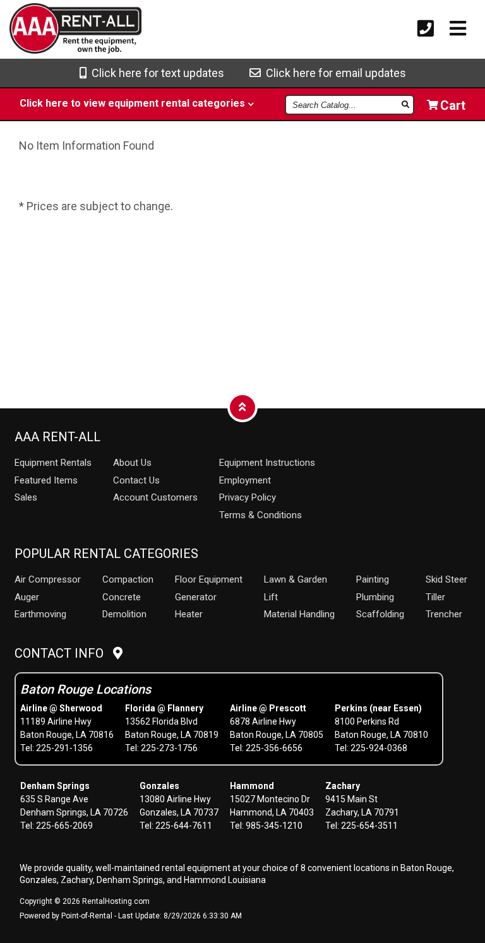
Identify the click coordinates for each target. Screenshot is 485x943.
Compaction (127, 579)
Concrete (121, 597)
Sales (26, 497)
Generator (196, 597)
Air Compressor (48, 579)
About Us (132, 462)
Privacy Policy (247, 497)
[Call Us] (425, 29)
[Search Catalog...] (406, 104)
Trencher (444, 614)
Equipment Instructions (267, 462)
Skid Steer (446, 579)
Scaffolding (380, 614)
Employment (245, 480)
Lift (271, 597)
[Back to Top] (242, 406)
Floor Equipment (208, 579)
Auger (27, 597)
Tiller (435, 597)
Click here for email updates (333, 73)
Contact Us (136, 480)
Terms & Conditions (260, 515)
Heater (189, 614)
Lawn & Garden (295, 579)
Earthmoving (40, 614)
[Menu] (458, 29)
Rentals (53, 462)
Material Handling (299, 614)
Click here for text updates (155, 73)
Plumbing (375, 597)
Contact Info (64, 653)
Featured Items (46, 480)
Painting (372, 579)
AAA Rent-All (57, 436)
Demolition (124, 614)
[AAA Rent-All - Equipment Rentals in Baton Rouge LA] (51, 30)
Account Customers (155, 497)
